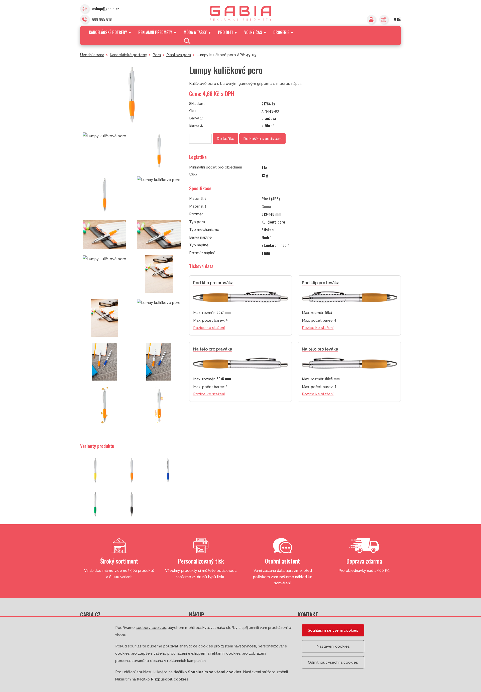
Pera (157, 55)
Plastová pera (178, 55)
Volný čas (253, 32)
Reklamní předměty (155, 32)
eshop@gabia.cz (105, 8)
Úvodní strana (92, 55)
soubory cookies (151, 627)
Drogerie (281, 32)
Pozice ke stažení (209, 327)
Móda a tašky (195, 32)
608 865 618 (102, 19)
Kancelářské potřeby (108, 32)
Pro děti (225, 32)
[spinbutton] (200, 138)
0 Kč (397, 19)
